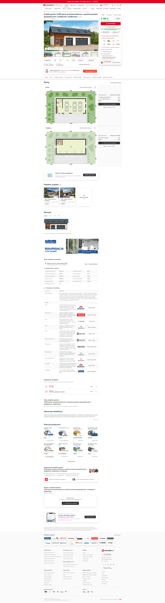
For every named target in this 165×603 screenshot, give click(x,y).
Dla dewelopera (113, 8)
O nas (103, 573)
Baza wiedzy (46, 582)
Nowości (64, 8)
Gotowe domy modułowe (68, 552)
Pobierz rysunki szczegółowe (110, 104)
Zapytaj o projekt (111, 27)
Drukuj (86, 264)
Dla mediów (104, 583)
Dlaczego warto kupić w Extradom (89, 572)
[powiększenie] (95, 87)
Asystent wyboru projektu (87, 556)
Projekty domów (47, 550)
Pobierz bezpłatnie (89, 175)
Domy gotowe (81, 5)
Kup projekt (111, 23)
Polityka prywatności (86, 582)
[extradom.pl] (49, 5)
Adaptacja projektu (47, 578)
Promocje (85, 8)
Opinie (64, 574)
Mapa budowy (85, 560)
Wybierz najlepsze (92, 327)
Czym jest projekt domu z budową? (70, 564)
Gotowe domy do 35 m (68, 554)
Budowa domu (73, 5)
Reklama (103, 579)
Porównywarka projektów (87, 554)
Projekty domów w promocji (69, 572)
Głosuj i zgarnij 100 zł (90, 71)
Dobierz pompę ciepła (91, 346)
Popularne (69, 8)
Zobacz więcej (92, 333)
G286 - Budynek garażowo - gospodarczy (67, 200)
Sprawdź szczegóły (92, 314)
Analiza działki (99, 8)
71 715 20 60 (105, 4)
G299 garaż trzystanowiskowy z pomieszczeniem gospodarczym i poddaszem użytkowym (66, 11)
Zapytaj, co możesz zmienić (109, 107)
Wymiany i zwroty (86, 578)
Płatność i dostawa (86, 576)
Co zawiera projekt (47, 576)
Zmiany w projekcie (48, 574)
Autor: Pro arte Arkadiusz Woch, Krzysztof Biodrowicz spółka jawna (57, 233)
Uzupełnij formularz (90, 517)
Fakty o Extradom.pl (67, 578)
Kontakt (118, 8)
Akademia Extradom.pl (67, 576)
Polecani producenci (48, 584)
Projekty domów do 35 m (49, 560)
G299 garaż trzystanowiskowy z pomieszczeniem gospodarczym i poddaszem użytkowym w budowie (65, 470)
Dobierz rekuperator (91, 371)
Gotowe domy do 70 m (68, 556)
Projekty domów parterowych (50, 554)
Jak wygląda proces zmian (116, 82)
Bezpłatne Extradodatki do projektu (89, 574)
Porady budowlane (47, 580)
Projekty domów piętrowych (49, 558)
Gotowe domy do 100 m (68, 558)
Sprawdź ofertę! (91, 340)
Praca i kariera (104, 581)
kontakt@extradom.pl (108, 559)
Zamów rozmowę (116, 62)
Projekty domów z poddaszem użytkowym (52, 556)
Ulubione (84, 552)
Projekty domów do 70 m (49, 563)
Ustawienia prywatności (87, 584)
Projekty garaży (48, 11)
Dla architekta (106, 8)
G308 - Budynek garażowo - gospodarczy (50, 200)
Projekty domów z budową (68, 566)
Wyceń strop (91, 321)
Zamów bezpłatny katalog (49, 572)
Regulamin (84, 580)
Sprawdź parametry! (91, 359)
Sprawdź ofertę (91, 307)
